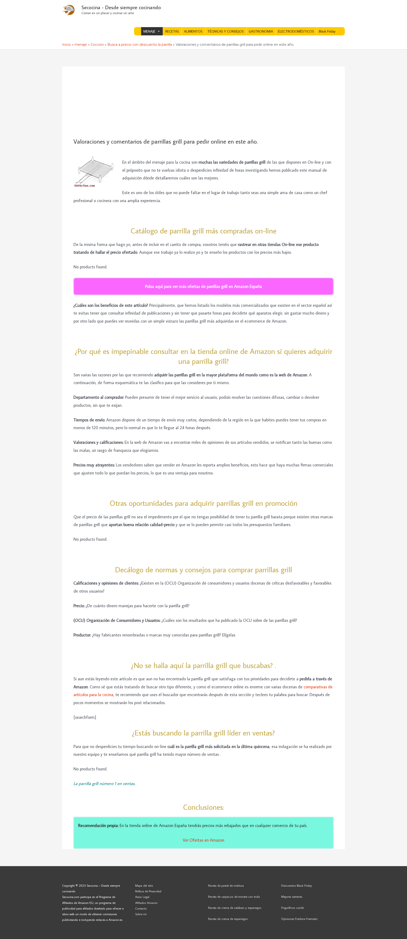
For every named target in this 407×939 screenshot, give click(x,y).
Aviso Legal (142, 897)
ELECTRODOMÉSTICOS (296, 31)
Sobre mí (141, 914)
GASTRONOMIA (261, 31)
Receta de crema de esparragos (228, 919)
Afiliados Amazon (146, 903)
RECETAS (172, 31)
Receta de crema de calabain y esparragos (234, 908)
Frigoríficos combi (292, 908)
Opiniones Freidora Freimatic (299, 919)
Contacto (141, 908)
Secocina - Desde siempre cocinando (121, 7)
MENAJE (149, 31)
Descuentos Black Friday (296, 885)
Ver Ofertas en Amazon (203, 840)
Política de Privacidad (148, 891)
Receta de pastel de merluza (226, 885)
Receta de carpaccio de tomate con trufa (234, 896)
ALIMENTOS (193, 31)
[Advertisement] (203, 102)
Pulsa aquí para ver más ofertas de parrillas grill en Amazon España (203, 286)
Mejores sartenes (291, 896)
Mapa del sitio (144, 885)
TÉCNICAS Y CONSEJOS (226, 31)
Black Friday (327, 31)
